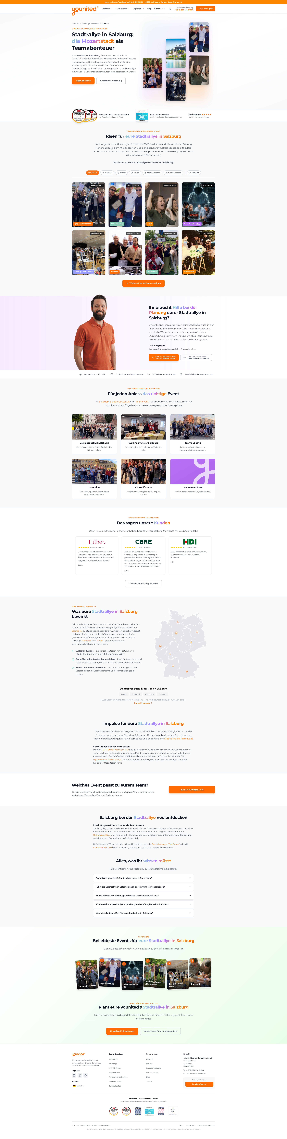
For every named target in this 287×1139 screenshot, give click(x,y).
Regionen (137, 9)
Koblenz (124, 694)
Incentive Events (115, 1082)
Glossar (149, 1082)
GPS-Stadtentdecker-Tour (116, 750)
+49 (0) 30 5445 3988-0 (184, 10)
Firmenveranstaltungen (118, 1077)
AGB (181, 1125)
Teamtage (113, 1064)
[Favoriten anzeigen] (170, 8)
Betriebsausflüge (102, 835)
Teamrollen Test (115, 1086)
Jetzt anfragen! (206, 9)
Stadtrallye (105, 401)
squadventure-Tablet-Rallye (107, 759)
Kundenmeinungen (153, 1068)
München (86, 640)
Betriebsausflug (121, 401)
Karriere (149, 1064)
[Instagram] (80, 1075)
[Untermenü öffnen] (111, 8)
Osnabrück (136, 694)
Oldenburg (149, 694)
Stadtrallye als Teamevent (178, 738)
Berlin (100, 640)
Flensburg (163, 694)
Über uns (158, 9)
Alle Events (92, 173)
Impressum (190, 1125)
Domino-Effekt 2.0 (102, 847)
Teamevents (121, 9)
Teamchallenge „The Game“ (166, 844)
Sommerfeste (114, 1073)
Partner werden (152, 1073)
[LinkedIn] (74, 1075)
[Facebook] (85, 1075)
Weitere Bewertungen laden (143, 583)
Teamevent (142, 401)
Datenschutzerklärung (206, 1125)
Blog (149, 9)
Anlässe (106, 9)
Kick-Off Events (115, 1068)
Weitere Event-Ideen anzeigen (145, 283)
